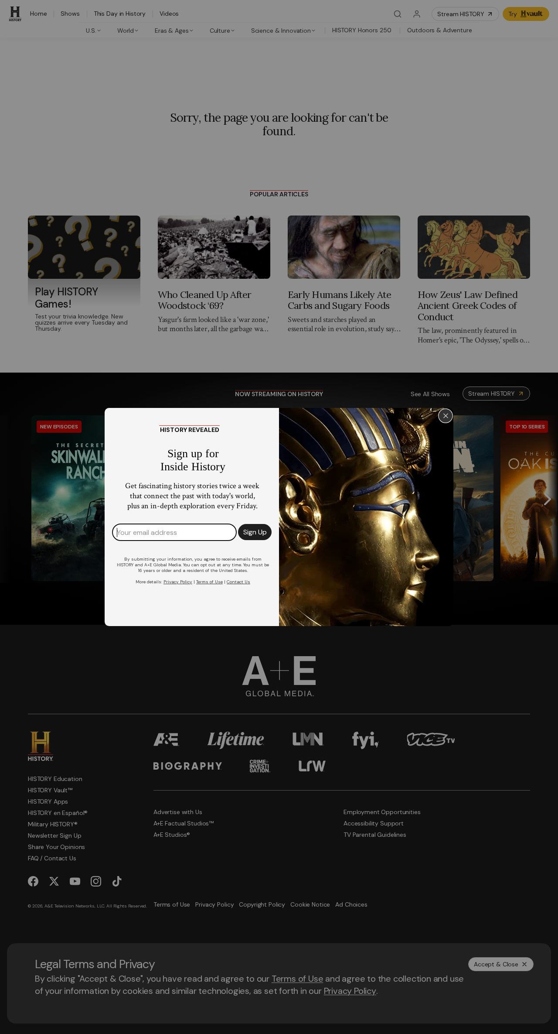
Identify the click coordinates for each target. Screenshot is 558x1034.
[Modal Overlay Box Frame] (279, 517)
